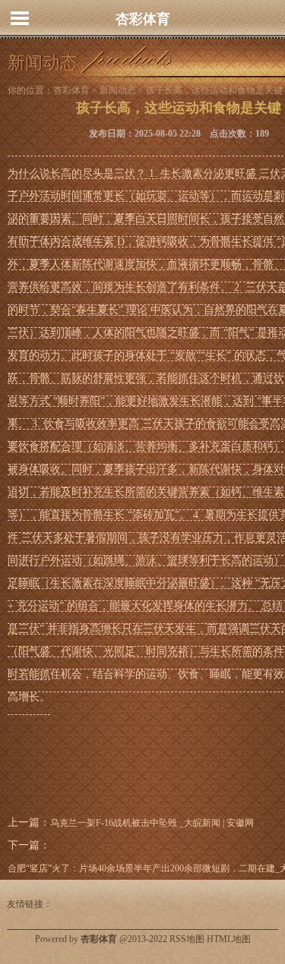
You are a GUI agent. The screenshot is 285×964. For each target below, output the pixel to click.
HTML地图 (229, 939)
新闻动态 (118, 90)
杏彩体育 (143, 19)
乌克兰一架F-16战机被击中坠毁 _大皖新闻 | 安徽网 (152, 823)
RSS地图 (186, 939)
